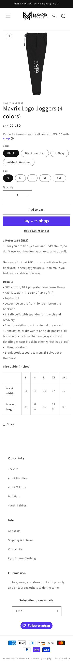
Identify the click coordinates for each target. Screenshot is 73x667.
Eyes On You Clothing (22, 558)
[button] (8, 15)
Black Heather (35, 153)
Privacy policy (62, 658)
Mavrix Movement (20, 658)
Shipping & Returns (20, 540)
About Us (14, 531)
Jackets (13, 469)
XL (45, 178)
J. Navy (59, 153)
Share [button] (11, 424)
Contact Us (15, 549)
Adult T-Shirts (17, 487)
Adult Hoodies (17, 478)
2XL (59, 178)
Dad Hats (14, 496)
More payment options (36, 230)
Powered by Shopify (40, 658)
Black (11, 153)
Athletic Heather (18, 162)
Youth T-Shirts (17, 505)
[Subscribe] (56, 611)
